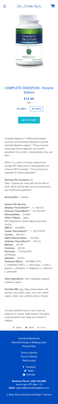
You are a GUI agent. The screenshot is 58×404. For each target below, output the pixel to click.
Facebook (30, 366)
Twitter (30, 370)
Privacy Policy (29, 346)
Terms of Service (29, 352)
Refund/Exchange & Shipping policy (29, 342)
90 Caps (21, 109)
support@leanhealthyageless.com (32, 387)
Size (29, 102)
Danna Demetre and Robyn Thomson (33, 394)
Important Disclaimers (29, 338)
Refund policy (29, 360)
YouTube (30, 374)
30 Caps (36, 109)
